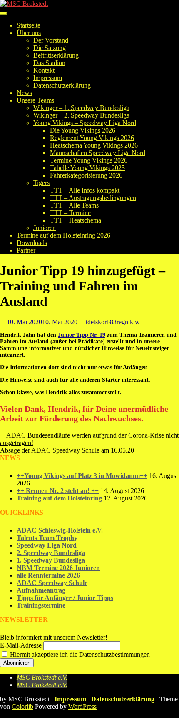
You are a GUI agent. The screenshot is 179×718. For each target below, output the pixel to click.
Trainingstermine (41, 605)
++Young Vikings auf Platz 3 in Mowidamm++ (82, 475)
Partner (26, 250)
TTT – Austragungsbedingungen (93, 197)
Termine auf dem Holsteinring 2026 (63, 235)
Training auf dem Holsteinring (59, 498)
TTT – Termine (70, 212)
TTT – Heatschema (75, 220)
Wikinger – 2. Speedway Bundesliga (81, 115)
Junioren (44, 227)
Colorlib (22, 706)
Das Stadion (49, 62)
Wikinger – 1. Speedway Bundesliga (81, 107)
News (24, 92)
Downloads (32, 242)
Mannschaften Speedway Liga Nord (97, 152)
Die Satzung (49, 47)
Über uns (29, 32)
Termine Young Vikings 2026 (88, 160)
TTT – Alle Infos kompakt (84, 190)
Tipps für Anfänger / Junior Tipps (65, 597)
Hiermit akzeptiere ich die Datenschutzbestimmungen (79, 654)
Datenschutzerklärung (62, 85)
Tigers (41, 182)
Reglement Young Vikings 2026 (92, 137)
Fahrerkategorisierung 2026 (86, 175)
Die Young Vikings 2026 (82, 130)
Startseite (28, 25)
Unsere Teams (35, 100)
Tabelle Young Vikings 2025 (87, 167)
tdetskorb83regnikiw (113, 321)
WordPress (82, 706)
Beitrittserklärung (56, 55)
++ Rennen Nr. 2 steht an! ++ (58, 490)
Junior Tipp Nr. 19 (81, 335)
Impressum (47, 77)
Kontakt (44, 70)
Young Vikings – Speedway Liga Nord (84, 122)
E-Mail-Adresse (21, 645)
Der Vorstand (50, 40)
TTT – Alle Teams (74, 205)
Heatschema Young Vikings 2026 (94, 145)
